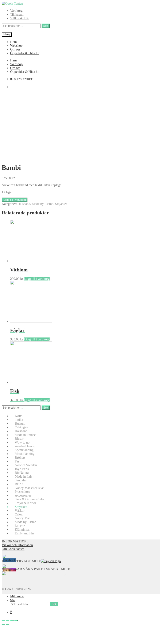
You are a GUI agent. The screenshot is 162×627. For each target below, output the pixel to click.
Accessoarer (23, 495)
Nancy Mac (22, 518)
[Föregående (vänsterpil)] (3, 624)
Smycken (61, 204)
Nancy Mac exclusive (29, 488)
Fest (17, 461)
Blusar (19, 438)
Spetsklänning (24, 450)
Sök (45, 25)
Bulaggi (20, 423)
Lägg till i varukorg (14, 199)
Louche (20, 525)
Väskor (19, 510)
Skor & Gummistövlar (29, 499)
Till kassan (17, 14)
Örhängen (21, 427)
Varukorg (16, 10)
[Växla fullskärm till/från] (12, 620)
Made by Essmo (42, 204)
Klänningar (22, 529)
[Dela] (7, 620)
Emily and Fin (24, 533)
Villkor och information (17, 545)
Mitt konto (17, 596)
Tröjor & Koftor (25, 503)
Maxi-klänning (24, 454)
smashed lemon (25, 446)
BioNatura (22, 472)
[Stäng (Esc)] (3, 620)
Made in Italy (23, 476)
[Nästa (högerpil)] (7, 624)
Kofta (18, 416)
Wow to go (22, 442)
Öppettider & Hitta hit (24, 53)
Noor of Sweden (26, 465)
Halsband (24, 204)
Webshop (16, 45)
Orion (19, 514)
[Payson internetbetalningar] (51, 561)
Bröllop (20, 457)
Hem (13, 42)
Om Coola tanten (13, 549)
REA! (19, 484)
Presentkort (22, 491)
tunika (19, 419)
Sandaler (20, 480)
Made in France (25, 435)
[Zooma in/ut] (16, 620)
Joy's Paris (22, 469)
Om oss (15, 49)
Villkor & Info (19, 18)
